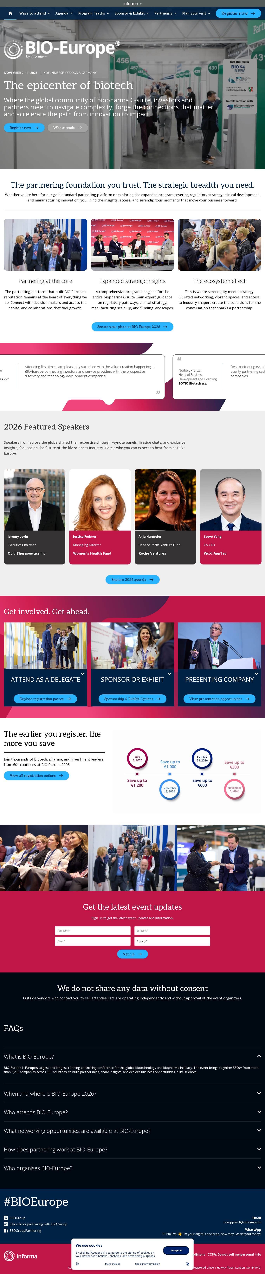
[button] (132, 1056)
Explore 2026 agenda (128, 580)
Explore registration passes (42, 699)
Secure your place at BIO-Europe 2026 (128, 327)
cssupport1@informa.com (242, 1222)
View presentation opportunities (215, 699)
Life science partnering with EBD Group (38, 1224)
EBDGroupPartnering (25, 1230)
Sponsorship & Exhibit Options (128, 699)
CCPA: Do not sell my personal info (234, 1254)
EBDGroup (17, 1218)
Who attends (64, 128)
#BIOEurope (36, 1202)
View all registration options (33, 776)
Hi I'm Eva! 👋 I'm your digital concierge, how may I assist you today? (211, 1234)
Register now (235, 13)
